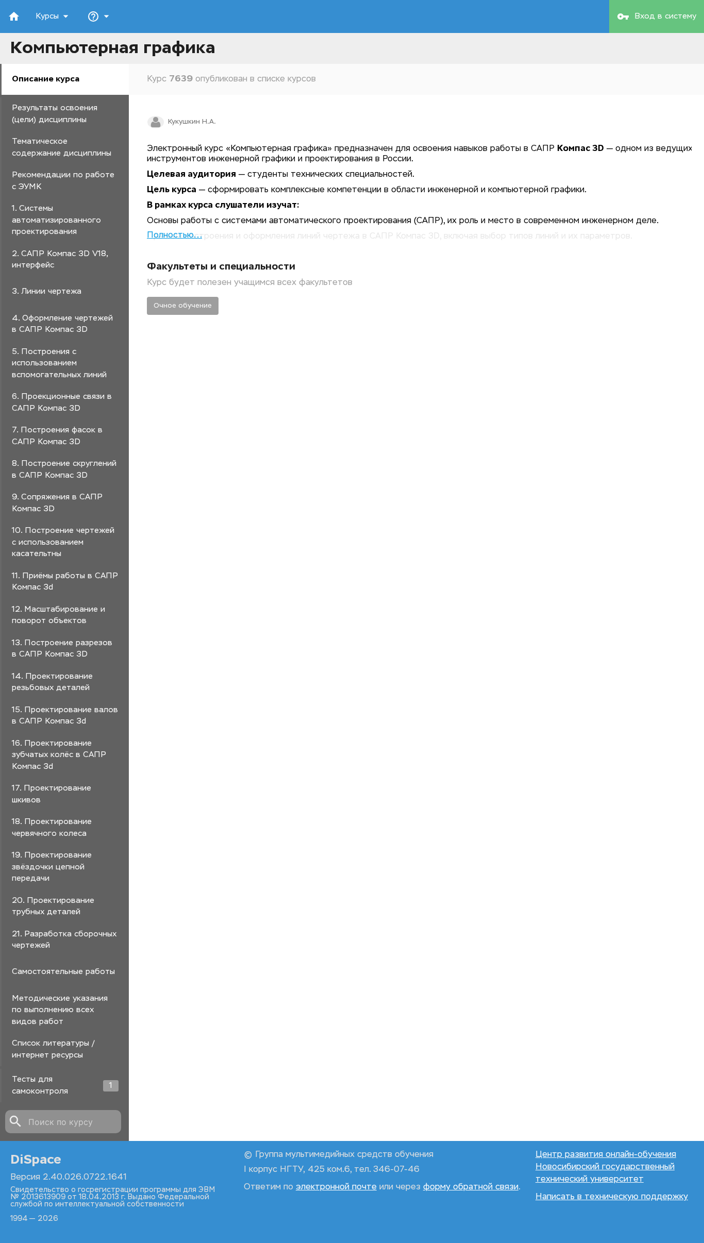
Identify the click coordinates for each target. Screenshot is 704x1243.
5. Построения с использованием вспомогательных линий (59, 363)
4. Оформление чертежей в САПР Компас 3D (62, 324)
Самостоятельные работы (63, 972)
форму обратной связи (470, 1187)
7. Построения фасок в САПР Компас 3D (57, 436)
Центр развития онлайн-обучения (605, 1155)
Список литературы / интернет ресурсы (53, 1049)
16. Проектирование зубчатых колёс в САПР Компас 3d (59, 755)
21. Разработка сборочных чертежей (64, 940)
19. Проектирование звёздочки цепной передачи (52, 866)
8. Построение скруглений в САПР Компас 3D (64, 469)
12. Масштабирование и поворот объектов (58, 615)
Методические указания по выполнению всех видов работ (60, 1010)
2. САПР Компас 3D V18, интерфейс (60, 260)
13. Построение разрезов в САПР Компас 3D (62, 649)
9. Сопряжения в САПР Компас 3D (57, 503)
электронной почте (336, 1187)
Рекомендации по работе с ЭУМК (63, 181)
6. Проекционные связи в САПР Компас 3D (62, 402)
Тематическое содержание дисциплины (61, 147)
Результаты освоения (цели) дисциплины (54, 114)
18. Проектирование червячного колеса (52, 827)
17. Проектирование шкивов (51, 794)
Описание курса (45, 79)
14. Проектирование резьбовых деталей (52, 682)
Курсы (54, 16)
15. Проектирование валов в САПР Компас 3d (65, 716)
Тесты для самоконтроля (62, 1085)
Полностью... (174, 235)
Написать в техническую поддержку (611, 1197)
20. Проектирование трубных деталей (53, 906)
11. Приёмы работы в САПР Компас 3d (65, 582)
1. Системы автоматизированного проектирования (56, 220)
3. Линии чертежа (46, 291)
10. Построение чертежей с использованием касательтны (63, 542)
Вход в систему (656, 16)
